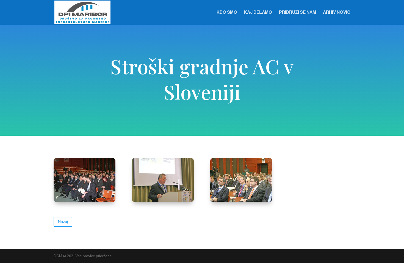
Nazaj (63, 221)
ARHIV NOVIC (336, 12)
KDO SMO (227, 12)
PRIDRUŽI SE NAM (297, 12)
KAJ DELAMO (258, 12)
